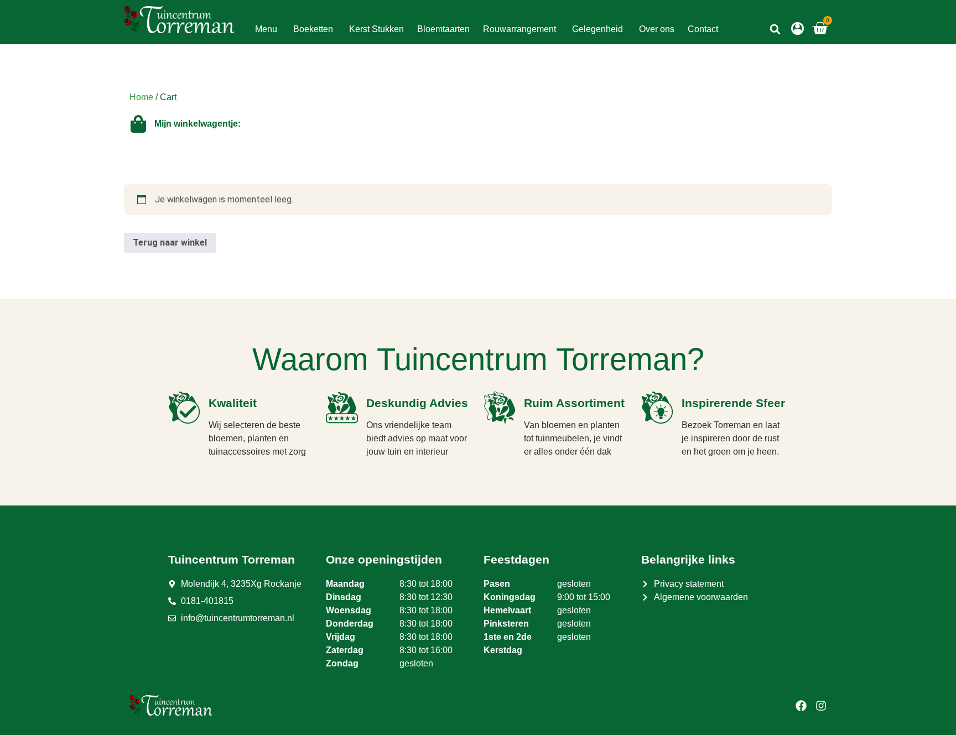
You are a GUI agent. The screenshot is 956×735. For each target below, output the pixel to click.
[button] (775, 29)
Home (141, 97)
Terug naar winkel (170, 242)
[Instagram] (821, 705)
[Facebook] (801, 705)
